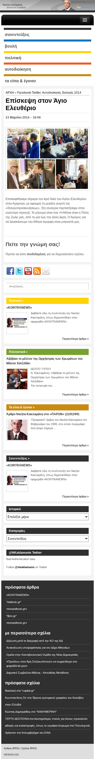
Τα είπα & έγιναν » (22, 407)
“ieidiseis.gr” (13, 602)
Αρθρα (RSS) (11, 748)
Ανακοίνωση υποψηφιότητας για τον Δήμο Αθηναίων (38, 647)
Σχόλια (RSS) (29, 748)
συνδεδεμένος (36, 254)
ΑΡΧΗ (10, 92)
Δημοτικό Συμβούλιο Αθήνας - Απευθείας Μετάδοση (37, 672)
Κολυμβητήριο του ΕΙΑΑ (36, 732)
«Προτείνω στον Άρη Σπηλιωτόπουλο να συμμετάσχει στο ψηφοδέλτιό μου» (41, 663)
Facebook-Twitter (29, 92)
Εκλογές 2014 (71, 92)
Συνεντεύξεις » (19, 458)
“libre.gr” (11, 615)
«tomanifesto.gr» (16, 608)
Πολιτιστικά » (18, 352)
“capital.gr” (28, 690)
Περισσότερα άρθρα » (75, 338)
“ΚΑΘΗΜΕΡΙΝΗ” (46, 711)
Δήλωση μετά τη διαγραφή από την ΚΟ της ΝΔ (34, 640)
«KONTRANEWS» (19, 307)
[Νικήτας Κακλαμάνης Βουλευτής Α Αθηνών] (47, 5)
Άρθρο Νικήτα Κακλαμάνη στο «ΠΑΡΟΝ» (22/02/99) (42, 414)
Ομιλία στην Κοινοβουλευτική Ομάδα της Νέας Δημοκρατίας (42, 654)
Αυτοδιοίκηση (51, 92)
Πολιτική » (16, 301)
